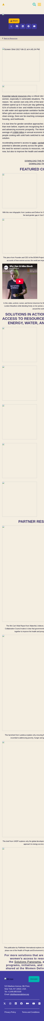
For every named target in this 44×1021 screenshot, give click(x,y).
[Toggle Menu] (39, 4)
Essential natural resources (14, 96)
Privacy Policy (10, 1012)
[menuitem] (10, 1012)
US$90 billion (18, 132)
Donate (34, 979)
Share (15, 21)
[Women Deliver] (13, 4)
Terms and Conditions (30, 1012)
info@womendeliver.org (19, 994)
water (34, 143)
